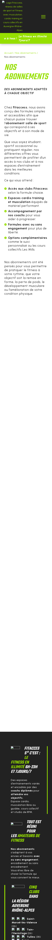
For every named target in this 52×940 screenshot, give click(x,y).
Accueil (8, 53)
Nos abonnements (25, 53)
